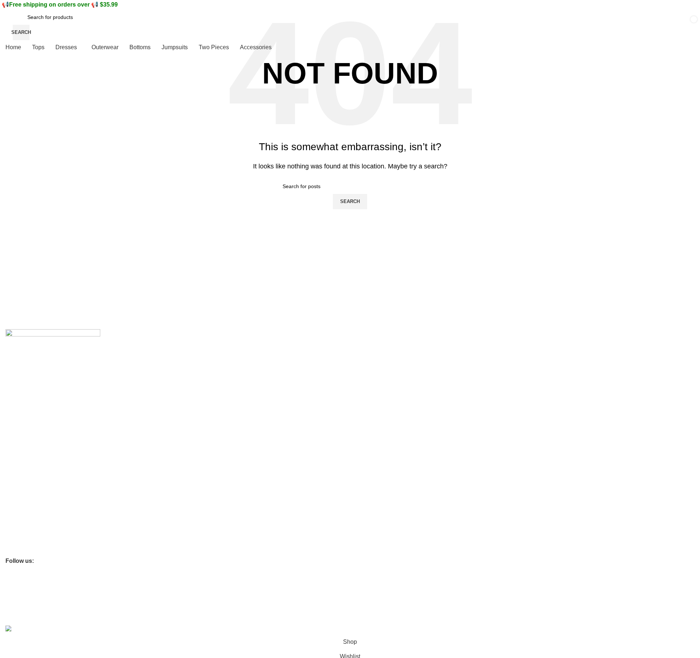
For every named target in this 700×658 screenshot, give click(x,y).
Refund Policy (21, 474)
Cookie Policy (20, 449)
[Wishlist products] (580, 24)
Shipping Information (29, 418)
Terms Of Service (25, 406)
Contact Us (18, 393)
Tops (10, 512)
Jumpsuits (17, 549)
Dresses (14, 524)
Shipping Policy (22, 487)
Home (12, 499)
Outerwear (17, 537)
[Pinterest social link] (41, 561)
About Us (16, 381)
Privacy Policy (21, 462)
